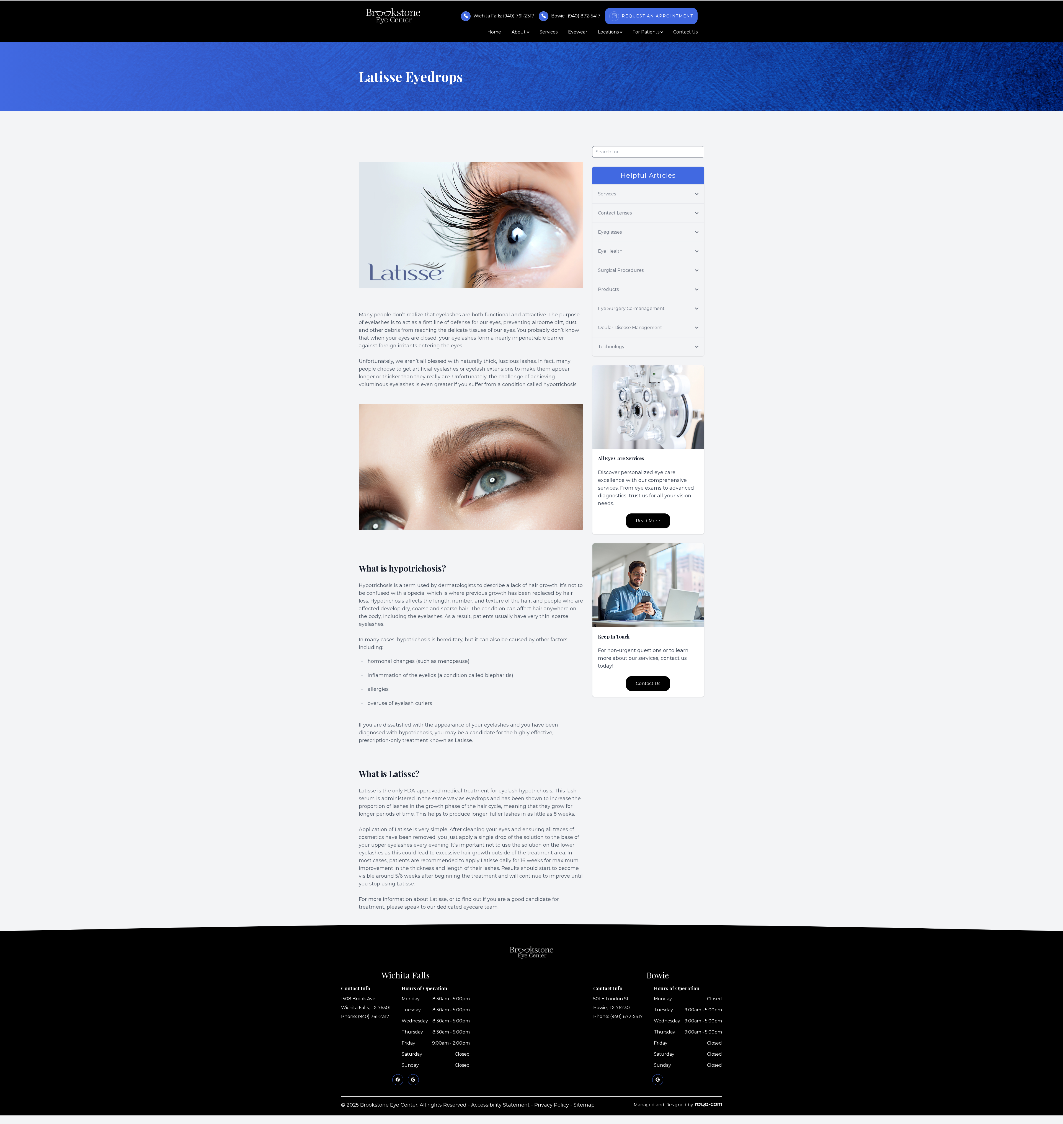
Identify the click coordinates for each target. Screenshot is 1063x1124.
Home (494, 32)
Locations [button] (608, 32)
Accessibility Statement (500, 1105)
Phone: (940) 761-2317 (365, 1016)
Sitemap (584, 1105)
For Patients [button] (646, 32)
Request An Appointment (657, 16)
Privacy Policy (551, 1105)
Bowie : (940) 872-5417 (575, 16)
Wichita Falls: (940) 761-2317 (503, 16)
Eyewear (577, 32)
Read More (648, 520)
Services (549, 32)
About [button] (519, 32)
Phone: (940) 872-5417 (618, 1016)
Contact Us (685, 32)
